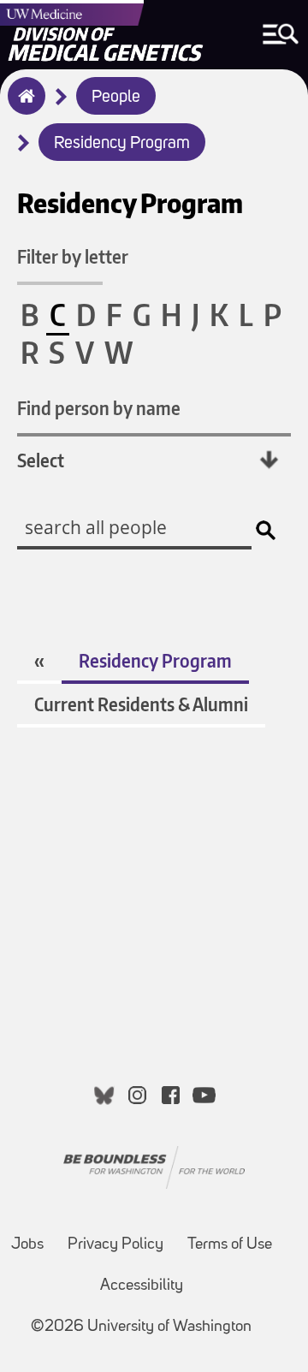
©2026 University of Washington (141, 1327)
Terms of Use (229, 1245)
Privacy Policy (115, 1245)
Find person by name (99, 407)
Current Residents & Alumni (141, 704)
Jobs (27, 1245)
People (116, 97)
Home (22, 107)
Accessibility (141, 1286)
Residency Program (122, 143)
